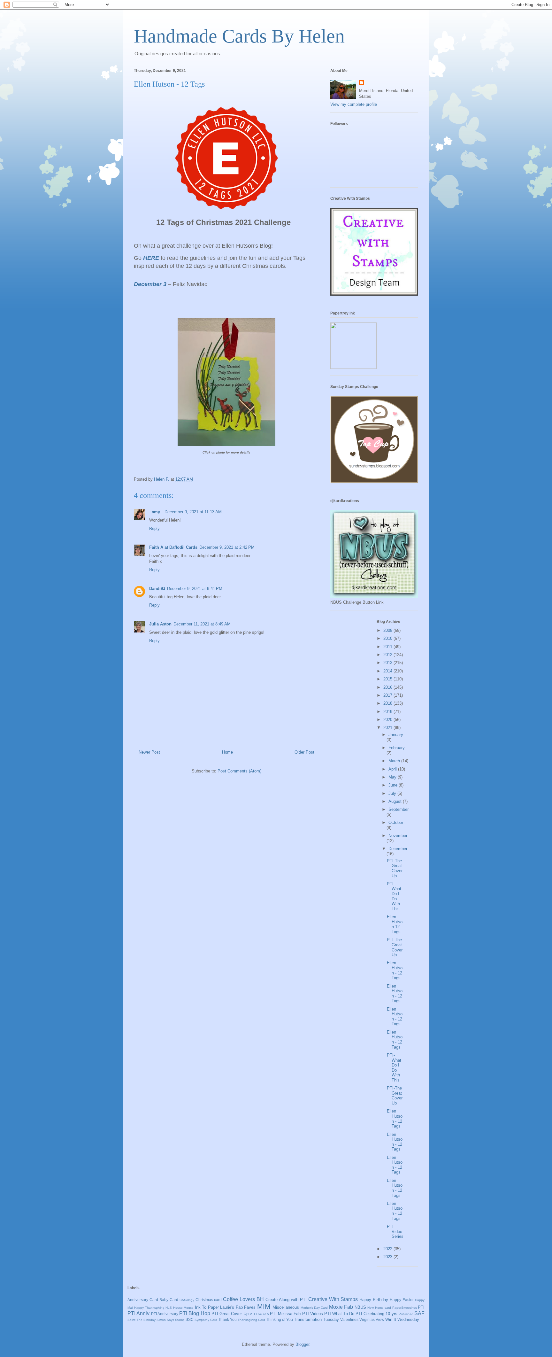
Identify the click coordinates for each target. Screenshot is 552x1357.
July (392, 793)
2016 (388, 687)
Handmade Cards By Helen (239, 36)
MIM (264, 1306)
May (393, 777)
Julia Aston (160, 624)
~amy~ (156, 511)
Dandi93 (157, 588)
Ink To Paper (207, 1307)
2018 (388, 703)
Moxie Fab (341, 1307)
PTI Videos (312, 1313)
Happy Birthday (373, 1299)
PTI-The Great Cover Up (394, 868)
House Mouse (183, 1307)
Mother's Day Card (314, 1307)
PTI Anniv (138, 1313)
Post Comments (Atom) (239, 771)
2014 (388, 671)
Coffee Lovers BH (243, 1299)
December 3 (150, 284)
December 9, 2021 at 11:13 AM (193, 511)
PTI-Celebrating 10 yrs (376, 1313)
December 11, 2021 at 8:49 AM (202, 624)
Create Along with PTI (286, 1299)
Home (227, 752)
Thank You (227, 1319)
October (395, 822)
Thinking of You (279, 1319)
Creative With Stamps (333, 1299)
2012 (388, 654)
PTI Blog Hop (194, 1313)
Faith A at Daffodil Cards (173, 547)
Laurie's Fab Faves (238, 1307)
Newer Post (149, 752)
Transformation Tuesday (316, 1319)
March (394, 760)
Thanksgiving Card (251, 1320)
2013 (388, 662)
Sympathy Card (206, 1320)
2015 (388, 679)
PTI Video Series (395, 1231)
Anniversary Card (142, 1300)
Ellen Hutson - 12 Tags (394, 970)
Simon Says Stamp (171, 1320)
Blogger (302, 1344)
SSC (190, 1319)
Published (406, 1314)
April (393, 769)
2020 (388, 719)
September (398, 809)
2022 (388, 1248)
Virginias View (371, 1319)
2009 (388, 630)
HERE (151, 258)
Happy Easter (402, 1300)
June (393, 785)
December (397, 848)
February (396, 747)
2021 (388, 727)
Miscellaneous (285, 1307)
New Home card (379, 1307)
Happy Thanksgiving (149, 1307)
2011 (388, 646)
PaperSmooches (404, 1307)
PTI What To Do (339, 1313)
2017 (388, 695)
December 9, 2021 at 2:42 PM (227, 547)
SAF (419, 1313)
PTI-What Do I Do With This (394, 896)
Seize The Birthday (141, 1320)
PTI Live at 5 (259, 1314)
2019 (388, 711)
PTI (421, 1307)
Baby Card (168, 1300)
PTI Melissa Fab (285, 1313)
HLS (168, 1307)
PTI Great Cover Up (230, 1313)
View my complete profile (353, 104)
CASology (187, 1300)
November (397, 835)
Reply (154, 528)
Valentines (349, 1319)
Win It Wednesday (402, 1319)
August (395, 801)
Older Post (304, 752)
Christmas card (208, 1300)
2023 (388, 1256)
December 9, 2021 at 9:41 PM (194, 588)
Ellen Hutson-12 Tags (394, 924)
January (395, 734)
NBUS (360, 1307)
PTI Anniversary (164, 1314)
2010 (388, 638)
